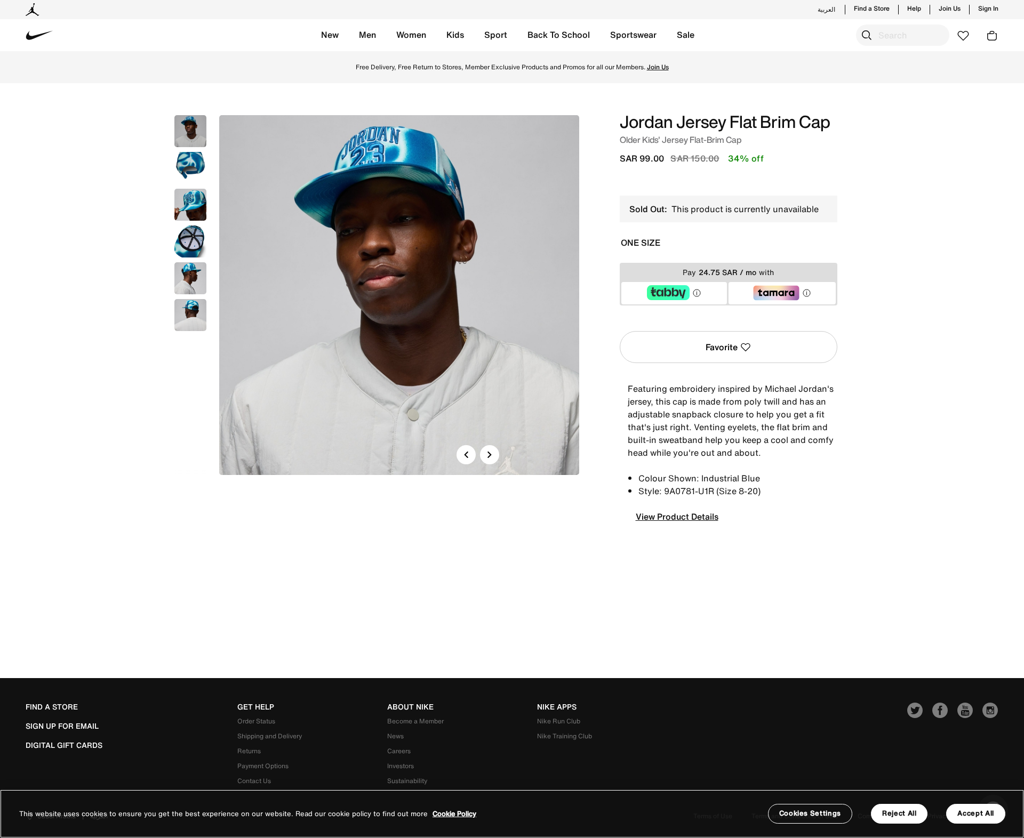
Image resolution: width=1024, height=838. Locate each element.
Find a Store (872, 8)
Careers (399, 750)
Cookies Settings (810, 813)
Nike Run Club (558, 721)
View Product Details (677, 516)
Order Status (256, 721)
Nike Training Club (564, 735)
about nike (410, 707)
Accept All (975, 813)
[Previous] (466, 454)
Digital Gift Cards (64, 745)
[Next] (489, 454)
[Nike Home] (39, 35)
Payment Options (263, 765)
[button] (330, 35)
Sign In (988, 8)
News (395, 735)
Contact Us (254, 780)
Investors (400, 765)
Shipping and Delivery (269, 735)
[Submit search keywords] (866, 35)
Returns (249, 750)
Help (914, 8)
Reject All (899, 813)
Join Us (950, 8)
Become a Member (415, 721)
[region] (512, 813)
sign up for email (62, 726)
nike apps (557, 707)
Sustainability (407, 780)
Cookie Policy (454, 814)
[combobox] (902, 35)
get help (255, 707)
